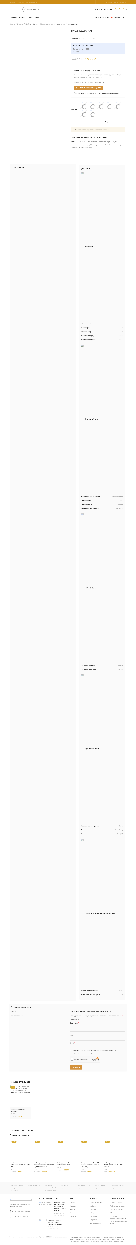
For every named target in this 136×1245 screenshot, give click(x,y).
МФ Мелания (16, 1114)
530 (122, 332)
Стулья (35, 24)
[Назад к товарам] (123, 24)
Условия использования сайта (118, 1223)
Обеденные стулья (46, 24)
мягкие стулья (60, 24)
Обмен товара (115, 1213)
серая (121, 500)
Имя (72, 1036)
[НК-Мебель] (101, 1188)
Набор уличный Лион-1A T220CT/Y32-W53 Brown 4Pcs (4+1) (90, 1165)
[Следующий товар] (125, 24)
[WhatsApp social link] (118, 122)
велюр (120, 665)
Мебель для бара (83, 145)
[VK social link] (93, 2)
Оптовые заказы (116, 1203)
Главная (12, 24)
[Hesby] (17, 1188)
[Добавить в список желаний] (77, 122)
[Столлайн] (68, 1188)
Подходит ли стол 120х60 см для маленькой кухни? (55, 1222)
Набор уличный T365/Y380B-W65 (63, 1164)
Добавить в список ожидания (88, 88)
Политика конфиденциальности (118, 1217)
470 (122, 324)
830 (121, 328)
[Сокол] (84, 1188)
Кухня (121, 991)
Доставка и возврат (117, 1209)
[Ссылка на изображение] (21, 1200)
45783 (121, 340)
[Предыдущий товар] (120, 24)
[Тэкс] (34, 1188)
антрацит (119, 508)
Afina (12, 1169)
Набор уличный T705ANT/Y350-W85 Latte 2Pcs (20, 1165)
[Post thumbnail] (46, 1209)
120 (122, 995)
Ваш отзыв (74, 1023)
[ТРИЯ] (51, 1188)
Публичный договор (117, 1206)
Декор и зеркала (96, 1203)
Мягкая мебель (95, 1223)
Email (72, 1043)
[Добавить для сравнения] (74, 122)
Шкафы (94, 1216)
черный (120, 504)
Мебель (28, 24)
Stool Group (118, 830)
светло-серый (117, 496)
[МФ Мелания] (118, 1188)
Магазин (20, 24)
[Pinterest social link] (91, 2)
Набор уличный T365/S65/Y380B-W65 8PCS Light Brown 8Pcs (44, 1165)
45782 (121, 336)
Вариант (74, 109)
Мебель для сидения (78, 147)
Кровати (94, 1220)
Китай (121, 826)
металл (120, 669)
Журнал (72, 1209)
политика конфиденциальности (106, 93)
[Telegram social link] (123, 122)
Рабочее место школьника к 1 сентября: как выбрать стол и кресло (60, 1206)
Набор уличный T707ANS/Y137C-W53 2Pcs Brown (113, 1165)
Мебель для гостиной (98, 145)
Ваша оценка (75, 1019)
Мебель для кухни (113, 145)
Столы (93, 1209)
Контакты (72, 1216)
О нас (71, 1213)
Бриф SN (120, 834)
